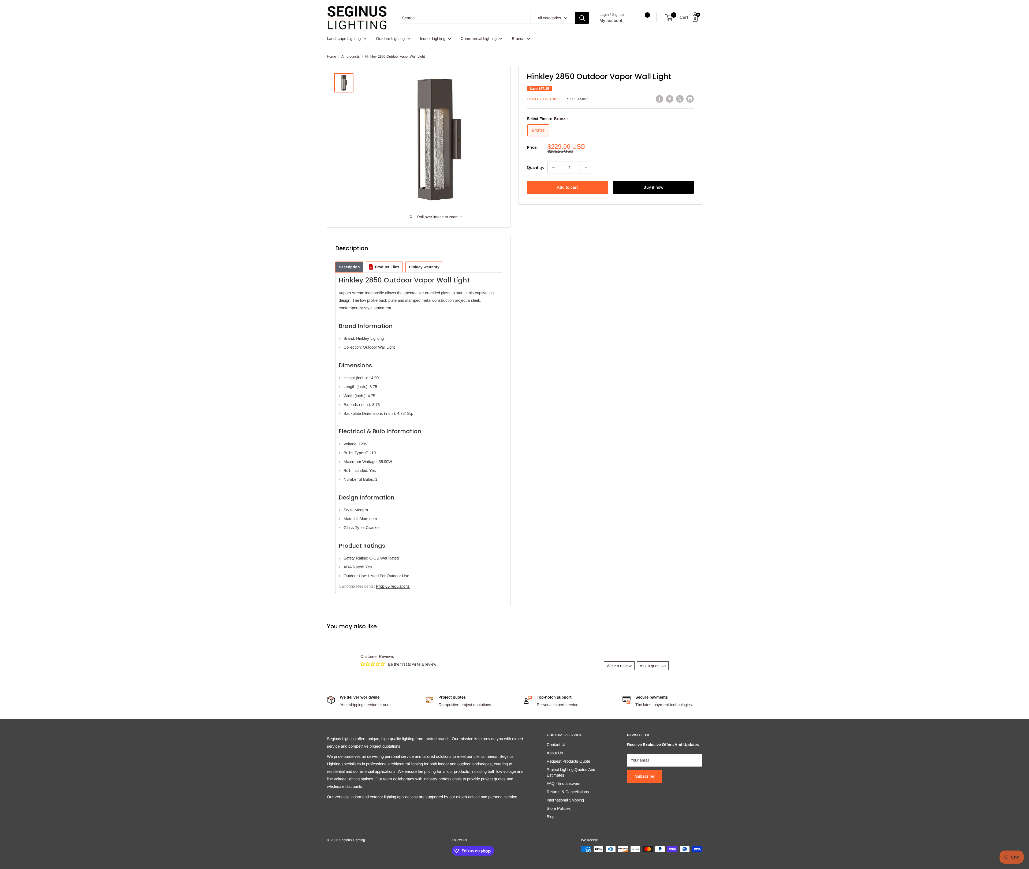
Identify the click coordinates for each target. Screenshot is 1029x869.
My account (610, 20)
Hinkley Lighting (543, 99)
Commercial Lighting (479, 38)
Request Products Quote (568, 761)
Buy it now (653, 187)
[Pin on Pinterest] (669, 99)
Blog (550, 816)
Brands (518, 38)
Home (331, 56)
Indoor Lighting (432, 38)
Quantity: (535, 167)
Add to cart (567, 187)
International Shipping (565, 800)
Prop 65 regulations (393, 586)
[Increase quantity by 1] (586, 167)
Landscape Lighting (344, 38)
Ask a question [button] (653, 665)
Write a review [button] (619, 665)
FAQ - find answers (563, 783)
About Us (555, 753)
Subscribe (644, 776)
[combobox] (464, 18)
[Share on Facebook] (659, 99)
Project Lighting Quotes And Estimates (571, 772)
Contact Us (556, 744)
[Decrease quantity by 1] (553, 167)
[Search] (582, 18)
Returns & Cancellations (568, 791)
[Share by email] (690, 99)
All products (350, 56)
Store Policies (559, 808)
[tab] (349, 267)
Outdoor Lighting (390, 38)
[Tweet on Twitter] (680, 99)
